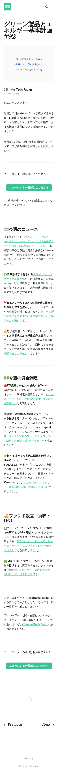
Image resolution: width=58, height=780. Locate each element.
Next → (48, 724)
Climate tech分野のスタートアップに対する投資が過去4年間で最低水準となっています (29, 241)
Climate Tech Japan (35, 624)
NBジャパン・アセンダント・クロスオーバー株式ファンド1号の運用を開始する (28, 546)
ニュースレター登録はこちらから (29, 187)
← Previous (13, 724)
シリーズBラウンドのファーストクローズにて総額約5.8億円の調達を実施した (29, 436)
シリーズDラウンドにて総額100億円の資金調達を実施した (29, 399)
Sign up (29, 758)
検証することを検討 (15, 353)
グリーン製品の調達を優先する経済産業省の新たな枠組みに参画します (29, 316)
